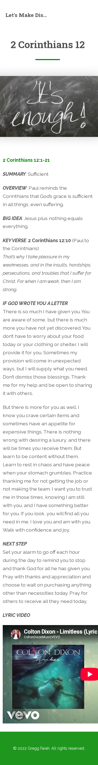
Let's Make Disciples (27, 14)
